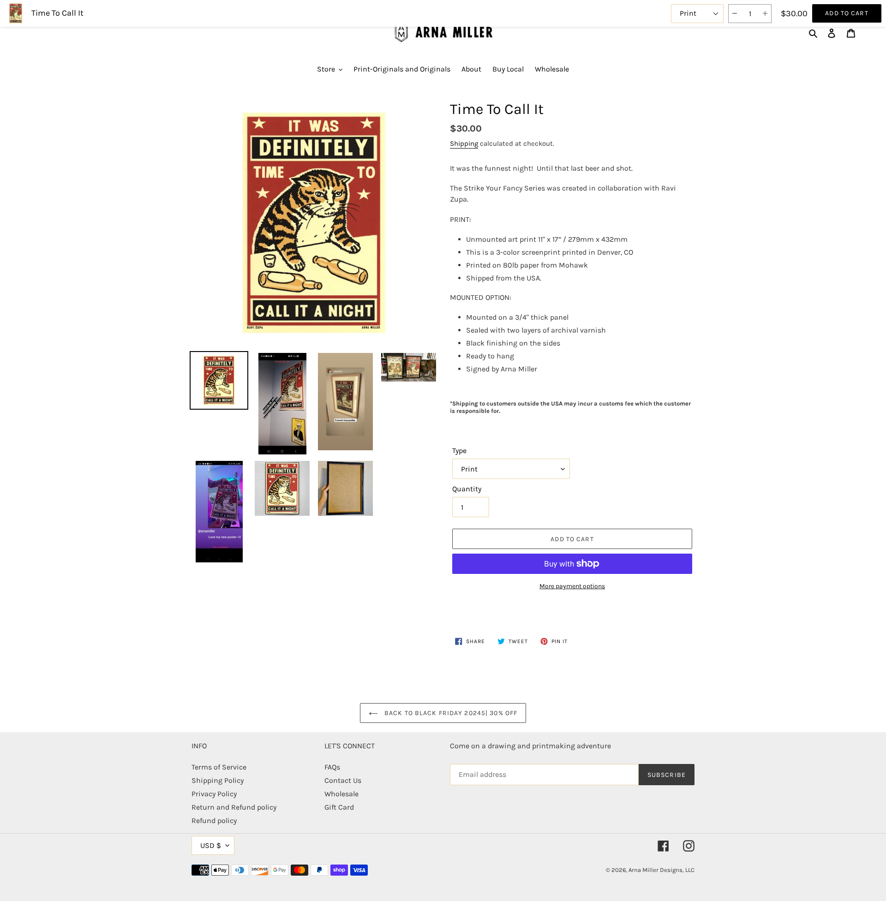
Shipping (464, 143)
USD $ (210, 845)
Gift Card (339, 807)
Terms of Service (219, 767)
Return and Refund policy (234, 807)
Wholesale (341, 793)
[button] (734, 13)
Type (459, 450)
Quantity (466, 488)
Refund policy (214, 820)
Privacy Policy (214, 793)
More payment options (572, 586)
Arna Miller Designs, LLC (661, 869)
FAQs (332, 767)
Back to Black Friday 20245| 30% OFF (450, 713)
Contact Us (342, 780)
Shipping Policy (218, 780)
